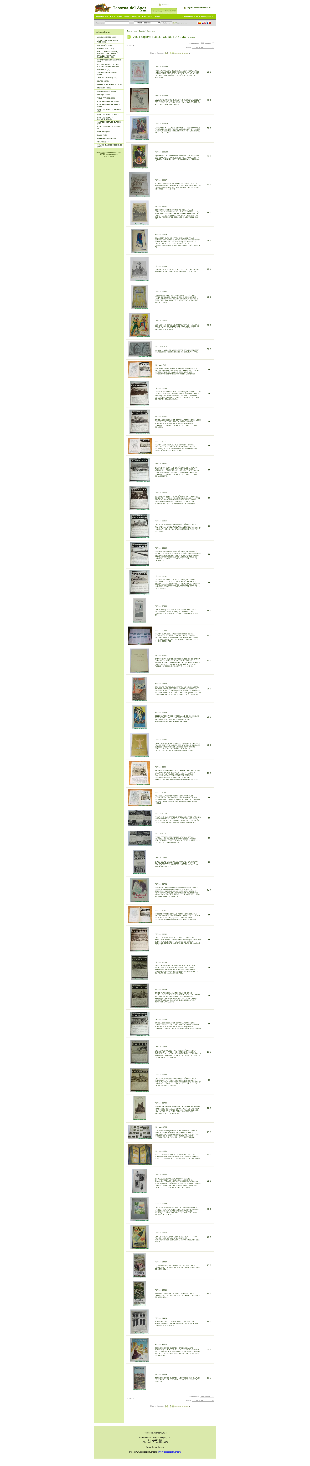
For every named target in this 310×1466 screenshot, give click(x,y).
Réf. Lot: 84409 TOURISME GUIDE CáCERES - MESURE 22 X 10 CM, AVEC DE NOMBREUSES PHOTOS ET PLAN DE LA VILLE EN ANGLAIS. (177, 1378)
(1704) (107, 78)
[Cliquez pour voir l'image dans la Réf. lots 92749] (139, 1007)
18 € (209, 212)
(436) (107, 54)
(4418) (108, 101)
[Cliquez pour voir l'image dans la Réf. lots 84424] (139, 1332)
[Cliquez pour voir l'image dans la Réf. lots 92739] (140, 1138)
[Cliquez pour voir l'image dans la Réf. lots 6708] (140, 805)
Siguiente (178, 53)
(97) (109, 114)
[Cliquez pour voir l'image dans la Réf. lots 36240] (139, 404)
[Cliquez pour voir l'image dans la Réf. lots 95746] (139, 756)
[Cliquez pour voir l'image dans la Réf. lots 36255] (140, 1035)
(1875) (103, 81)
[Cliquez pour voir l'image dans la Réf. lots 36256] (140, 537)
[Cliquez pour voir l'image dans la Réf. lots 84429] (139, 1276)
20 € (209, 1350)
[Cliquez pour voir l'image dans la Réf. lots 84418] (139, 1361)
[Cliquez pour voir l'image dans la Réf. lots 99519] (139, 252)
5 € (209, 797)
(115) (102, 135)
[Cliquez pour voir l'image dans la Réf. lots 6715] (140, 453)
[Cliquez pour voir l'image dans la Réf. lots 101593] (139, 83)
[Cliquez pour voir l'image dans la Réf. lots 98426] (139, 308)
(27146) (105, 118)
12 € (209, 1108)
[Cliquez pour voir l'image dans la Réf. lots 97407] (139, 672)
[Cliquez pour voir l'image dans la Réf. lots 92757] (140, 844)
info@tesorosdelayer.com (169, 1452)
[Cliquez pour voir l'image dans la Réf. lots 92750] (139, 978)
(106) (103, 142)
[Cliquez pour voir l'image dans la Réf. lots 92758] (140, 825)
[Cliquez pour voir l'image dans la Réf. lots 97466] (139, 621)
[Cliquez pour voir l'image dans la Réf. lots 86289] (139, 1220)
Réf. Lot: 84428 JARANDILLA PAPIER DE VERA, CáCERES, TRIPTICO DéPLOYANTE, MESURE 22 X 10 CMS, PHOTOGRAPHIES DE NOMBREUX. (177, 1293)
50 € (209, 128)
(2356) (103, 95)
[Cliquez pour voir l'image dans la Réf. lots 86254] (139, 1248)
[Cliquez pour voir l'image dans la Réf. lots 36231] (139, 481)
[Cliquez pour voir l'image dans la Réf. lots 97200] (139, 700)
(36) (103, 69)
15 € (209, 1132)
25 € (209, 100)
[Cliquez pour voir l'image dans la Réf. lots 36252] (139, 950)
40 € (209, 1237)
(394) (104, 45)
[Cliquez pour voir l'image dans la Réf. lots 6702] (140, 922)
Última (186, 53)
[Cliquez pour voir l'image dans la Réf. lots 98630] (139, 280)
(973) (106, 138)
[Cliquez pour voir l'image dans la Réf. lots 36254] (139, 509)
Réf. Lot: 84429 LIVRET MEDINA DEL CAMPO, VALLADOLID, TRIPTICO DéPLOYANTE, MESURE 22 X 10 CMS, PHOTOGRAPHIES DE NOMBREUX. (177, 1265)
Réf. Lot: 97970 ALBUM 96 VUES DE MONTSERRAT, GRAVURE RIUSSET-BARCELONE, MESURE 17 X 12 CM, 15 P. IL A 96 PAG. (177, 349)
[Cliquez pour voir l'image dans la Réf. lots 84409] (139, 1389)
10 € (209, 773)
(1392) (105, 48)
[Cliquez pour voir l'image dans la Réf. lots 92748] (139, 1063)
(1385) (108, 65)
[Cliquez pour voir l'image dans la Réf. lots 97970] (140, 356)
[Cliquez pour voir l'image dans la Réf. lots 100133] (139, 167)
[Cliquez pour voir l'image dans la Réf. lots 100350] (139, 139)
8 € (209, 369)
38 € (209, 1181)
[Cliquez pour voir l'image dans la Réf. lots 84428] (139, 1304)
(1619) (109, 84)
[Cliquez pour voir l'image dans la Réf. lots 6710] (140, 376)
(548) (106, 91)
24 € (209, 635)
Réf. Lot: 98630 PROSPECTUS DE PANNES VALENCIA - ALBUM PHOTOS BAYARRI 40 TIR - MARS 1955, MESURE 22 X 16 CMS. (177, 268)
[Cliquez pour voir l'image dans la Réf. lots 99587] (139, 195)
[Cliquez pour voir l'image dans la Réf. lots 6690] (139, 784)
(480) (106, 37)
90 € (209, 1154)
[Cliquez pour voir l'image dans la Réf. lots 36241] (139, 433)
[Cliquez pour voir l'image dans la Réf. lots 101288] (139, 111)
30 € (209, 72)
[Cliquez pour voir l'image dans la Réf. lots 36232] (139, 593)
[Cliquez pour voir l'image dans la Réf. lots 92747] (139, 1091)
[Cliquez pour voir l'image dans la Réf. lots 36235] (139, 565)
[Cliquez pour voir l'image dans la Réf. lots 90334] (140, 1164)
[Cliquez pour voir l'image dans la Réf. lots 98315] (139, 336)
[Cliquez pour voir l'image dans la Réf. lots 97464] (140, 643)
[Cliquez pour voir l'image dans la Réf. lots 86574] (139, 1192)
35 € (209, 241)
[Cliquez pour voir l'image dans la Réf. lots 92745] (139, 1119)
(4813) (104, 88)
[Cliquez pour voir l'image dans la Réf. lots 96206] (139, 728)
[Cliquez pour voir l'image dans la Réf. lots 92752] (139, 901)
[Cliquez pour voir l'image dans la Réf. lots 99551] (139, 223)
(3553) (106, 98)
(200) (103, 132)
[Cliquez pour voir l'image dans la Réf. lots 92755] (139, 873)
